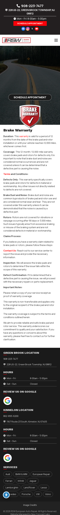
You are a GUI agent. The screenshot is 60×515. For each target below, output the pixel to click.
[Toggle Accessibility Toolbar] (6, 495)
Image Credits (30, 505)
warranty (23, 136)
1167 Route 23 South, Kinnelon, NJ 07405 (27, 421)
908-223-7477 (10, 358)
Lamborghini (12, 487)
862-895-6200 (10, 416)
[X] (32, 29)
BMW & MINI (21, 474)
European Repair (41, 474)
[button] (56, 40)
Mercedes (11, 494)
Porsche (26, 494)
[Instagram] (28, 29)
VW (38, 494)
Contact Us (9, 250)
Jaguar (32, 480)
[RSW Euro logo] (16, 40)
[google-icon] (7, 401)
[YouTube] (37, 29)
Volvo (48, 494)
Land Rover (29, 487)
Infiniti (21, 480)
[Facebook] (23, 29)
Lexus (44, 487)
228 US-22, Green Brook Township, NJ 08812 (29, 364)
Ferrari (9, 480)
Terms (6, 174)
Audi (8, 474)
